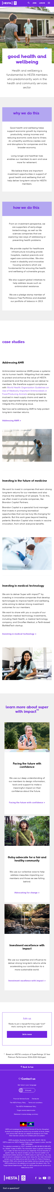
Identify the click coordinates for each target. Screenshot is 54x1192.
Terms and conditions (35, 1103)
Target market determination (26, 1110)
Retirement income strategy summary (26, 1114)
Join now (27, 1034)
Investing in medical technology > (19, 633)
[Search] (28, 3)
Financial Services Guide (21, 1099)
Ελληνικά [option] (28, 1090)
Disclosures (35, 1099)
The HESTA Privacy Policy (18, 1103)
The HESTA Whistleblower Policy (26, 1106)
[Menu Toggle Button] (48, 3)
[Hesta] (9, 3)
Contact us (28, 1078)
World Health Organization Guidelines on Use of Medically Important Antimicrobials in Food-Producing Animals (25, 390)
